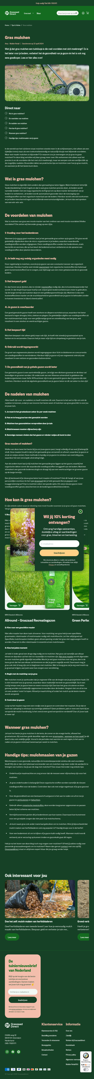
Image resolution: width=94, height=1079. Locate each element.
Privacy (51, 564)
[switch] (85, 1069)
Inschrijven (59, 552)
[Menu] (90, 1052)
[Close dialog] (80, 511)
